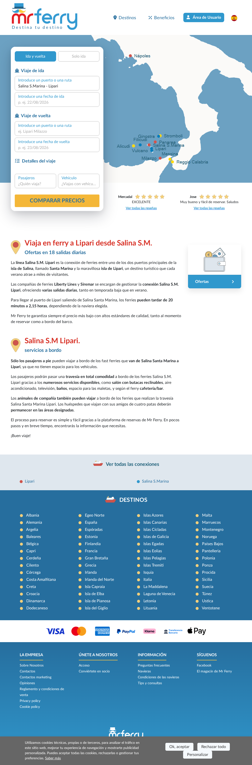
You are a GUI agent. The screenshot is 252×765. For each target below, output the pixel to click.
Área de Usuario (206, 17)
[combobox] (57, 86)
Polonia (208, 558)
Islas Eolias (152, 551)
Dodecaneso (37, 608)
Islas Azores (153, 515)
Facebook (204, 665)
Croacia (33, 594)
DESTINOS (133, 500)
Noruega (209, 537)
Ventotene (211, 608)
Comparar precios (57, 200)
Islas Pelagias (154, 558)
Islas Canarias (155, 522)
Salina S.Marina (155, 481)
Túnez (207, 594)
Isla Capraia (95, 587)
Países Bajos (212, 544)
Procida (208, 572)
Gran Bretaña (96, 558)
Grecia (90, 565)
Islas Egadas (153, 544)
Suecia (207, 587)
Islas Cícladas (154, 530)
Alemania (34, 522)
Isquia (148, 572)
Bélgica (32, 544)
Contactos (27, 671)
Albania (32, 515)
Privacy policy (30, 701)
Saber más (53, 758)
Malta (207, 515)
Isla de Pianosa (97, 601)
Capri (31, 551)
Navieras (144, 671)
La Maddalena (155, 587)
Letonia (149, 601)
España (91, 522)
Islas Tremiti (153, 565)
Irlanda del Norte (99, 580)
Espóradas (94, 530)
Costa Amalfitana (41, 580)
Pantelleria (211, 551)
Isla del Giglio (96, 608)
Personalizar (197, 755)
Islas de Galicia (156, 537)
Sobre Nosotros (32, 665)
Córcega (33, 572)
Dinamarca (35, 601)
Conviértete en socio (94, 671)
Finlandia (93, 544)
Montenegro (212, 530)
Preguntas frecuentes (154, 665)
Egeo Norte (94, 515)
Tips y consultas (150, 683)
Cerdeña (33, 558)
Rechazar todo (213, 747)
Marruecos (211, 522)
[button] (236, 18)
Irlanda (91, 572)
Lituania (150, 608)
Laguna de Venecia (159, 594)
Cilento (32, 565)
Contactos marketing (35, 677)
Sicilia (207, 580)
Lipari (29, 481)
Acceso (84, 665)
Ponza (207, 565)
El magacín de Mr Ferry (214, 671)
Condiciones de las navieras (158, 677)
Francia (91, 551)
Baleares (33, 537)
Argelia (32, 530)
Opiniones (27, 683)
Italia (147, 580)
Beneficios (164, 18)
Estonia (91, 537)
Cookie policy (30, 707)
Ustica (207, 601)
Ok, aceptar (179, 747)
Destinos (127, 18)
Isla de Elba (94, 594)
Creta (31, 587)
